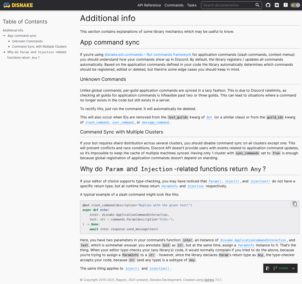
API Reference (149, 5)
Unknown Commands (27, 41)
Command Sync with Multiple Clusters (39, 46)
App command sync (22, 35)
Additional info (13, 30)
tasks (192, 5)
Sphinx (209, 280)
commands (173, 5)
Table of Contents (25, 21)
